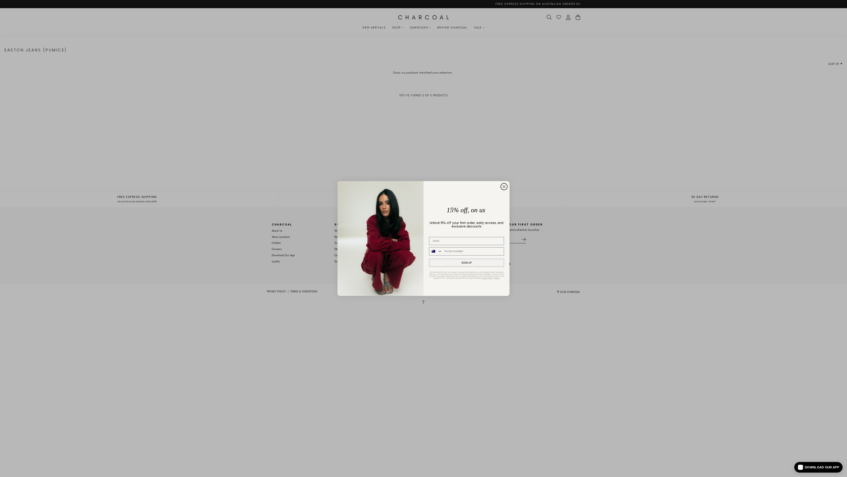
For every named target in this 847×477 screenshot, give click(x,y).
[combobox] (435, 251)
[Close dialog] (504, 186)
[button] (818, 467)
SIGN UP (466, 263)
